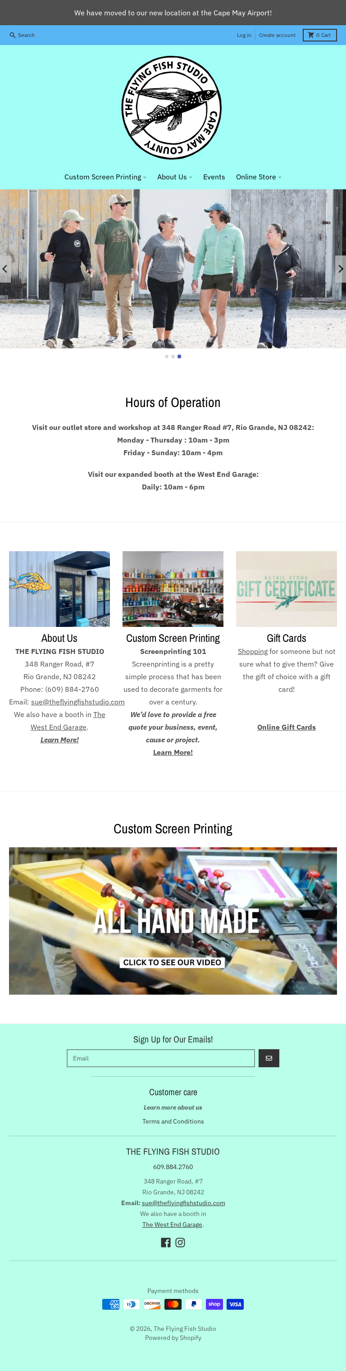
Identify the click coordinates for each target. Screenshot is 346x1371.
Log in (244, 35)
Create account (277, 35)
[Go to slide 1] (166, 356)
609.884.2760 (173, 1167)
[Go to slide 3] (180, 356)
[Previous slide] (5, 269)
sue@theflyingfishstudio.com (183, 1203)
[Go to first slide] (340, 269)
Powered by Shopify (173, 1338)
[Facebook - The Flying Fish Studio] (165, 1242)
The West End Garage (172, 1224)
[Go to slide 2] (173, 356)
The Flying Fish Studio (185, 1329)
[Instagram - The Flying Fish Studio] (180, 1242)
